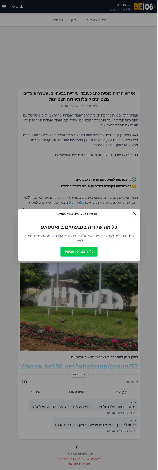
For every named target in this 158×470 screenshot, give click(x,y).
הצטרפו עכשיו (76, 251)
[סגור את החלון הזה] (134, 213)
